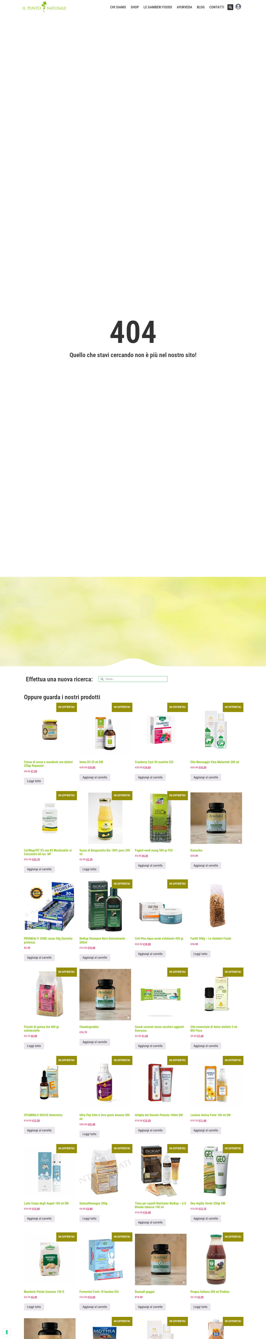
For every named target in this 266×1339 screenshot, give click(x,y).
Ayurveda (184, 7)
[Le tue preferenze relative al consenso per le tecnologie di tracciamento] (7, 1332)
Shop (135, 7)
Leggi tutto (34, 781)
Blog (201, 7)
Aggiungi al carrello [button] (95, 777)
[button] (230, 7)
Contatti (216, 7)
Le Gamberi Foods (158, 7)
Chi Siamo (118, 7)
